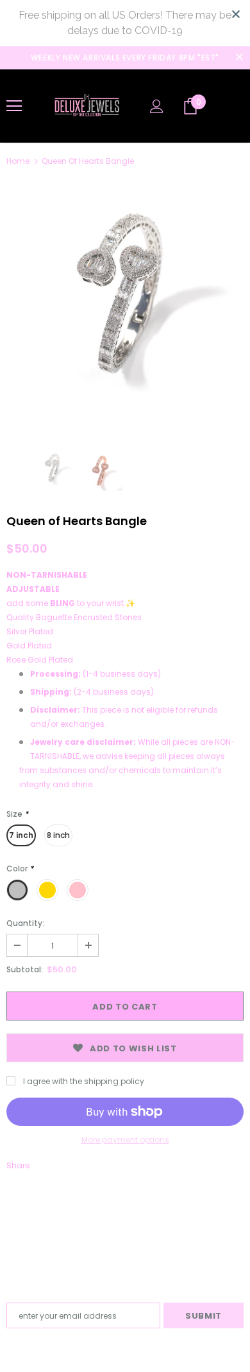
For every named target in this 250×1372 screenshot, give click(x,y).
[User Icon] (156, 106)
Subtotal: (24, 969)
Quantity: (25, 923)
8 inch (58, 835)
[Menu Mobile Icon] (14, 106)
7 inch (21, 835)
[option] (125, 304)
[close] (235, 14)
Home (17, 161)
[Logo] (86, 105)
